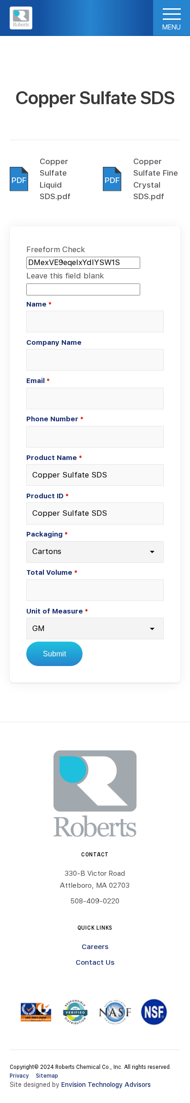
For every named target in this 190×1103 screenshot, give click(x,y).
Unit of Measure (54, 611)
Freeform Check (55, 249)
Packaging (44, 534)
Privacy (19, 1075)
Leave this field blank (65, 275)
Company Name (54, 342)
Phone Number (52, 419)
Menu (171, 27)
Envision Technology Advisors (106, 1084)
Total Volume (49, 572)
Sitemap (47, 1075)
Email (35, 380)
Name (36, 304)
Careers (95, 946)
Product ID (45, 496)
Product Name (51, 457)
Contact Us (95, 962)
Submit (54, 654)
